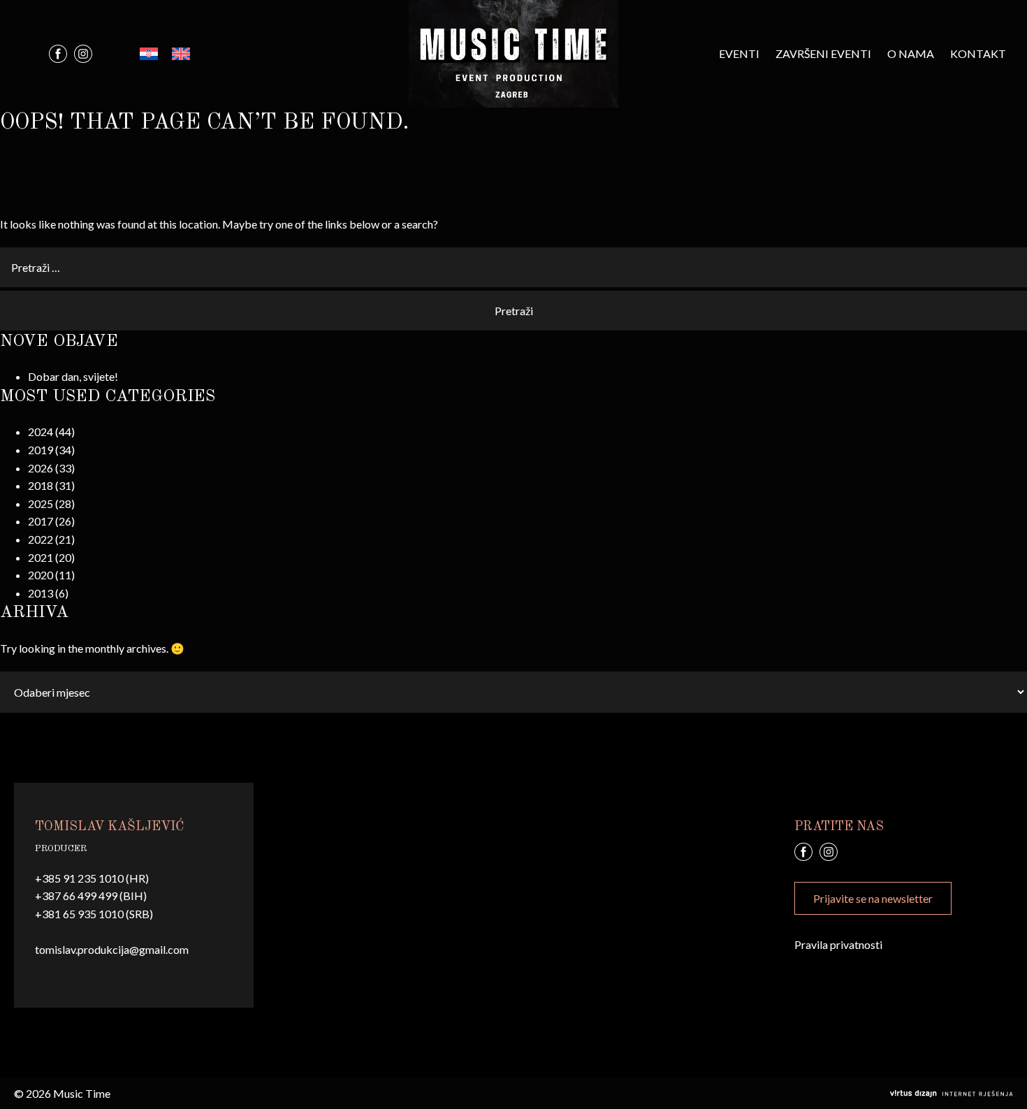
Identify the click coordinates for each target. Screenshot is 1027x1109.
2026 (40, 467)
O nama (910, 53)
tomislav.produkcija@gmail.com (112, 949)
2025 (40, 503)
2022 (40, 539)
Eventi (739, 53)
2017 (40, 521)
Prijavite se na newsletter (873, 898)
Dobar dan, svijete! (73, 376)
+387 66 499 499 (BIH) (91, 895)
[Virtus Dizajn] (951, 1094)
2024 (40, 431)
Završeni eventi (823, 53)
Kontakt (978, 53)
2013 (40, 593)
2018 (40, 485)
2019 (40, 449)
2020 (40, 574)
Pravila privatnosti (838, 944)
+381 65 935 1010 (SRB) (94, 913)
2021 (40, 557)
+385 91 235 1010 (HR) (92, 878)
